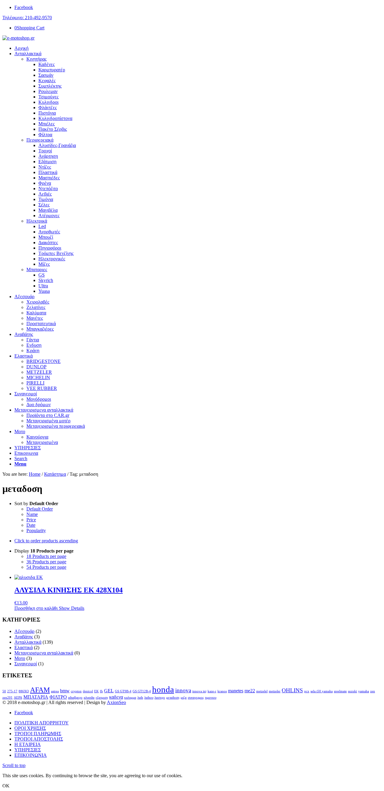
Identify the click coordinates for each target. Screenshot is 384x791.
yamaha (363, 691)
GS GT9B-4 (123, 691)
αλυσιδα (89, 697)
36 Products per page (46, 561)
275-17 (12, 691)
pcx (306, 691)
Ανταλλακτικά (27, 642)
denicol (88, 691)
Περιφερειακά (39, 139)
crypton (76, 691)
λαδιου (148, 697)
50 (4, 691)
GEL (109, 690)
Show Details (71, 608)
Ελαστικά (23, 647)
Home (34, 474)
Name (32, 514)
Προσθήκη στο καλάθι (36, 608)
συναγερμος (196, 697)
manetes (235, 690)
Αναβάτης (23, 636)
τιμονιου (210, 697)
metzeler (274, 691)
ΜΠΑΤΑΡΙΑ (35, 697)
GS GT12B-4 (142, 691)
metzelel (262, 691)
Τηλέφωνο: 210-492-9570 (27, 17)
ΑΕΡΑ (18, 697)
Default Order (39, 508)
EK (96, 691)
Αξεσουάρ (24, 631)
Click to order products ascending (46, 540)
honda (163, 689)
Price (31, 519)
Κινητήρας (36, 58)
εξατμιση (102, 697)
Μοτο (19, 658)
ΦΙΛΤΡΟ (58, 697)
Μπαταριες (36, 269)
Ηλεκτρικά (36, 220)
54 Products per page (46, 567)
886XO (24, 691)
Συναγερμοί (25, 663)
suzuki (352, 691)
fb (101, 691)
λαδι (140, 697)
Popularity (36, 530)
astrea (55, 691)
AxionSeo (116, 702)
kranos (222, 691)
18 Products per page (46, 556)
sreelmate (340, 691)
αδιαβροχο (75, 697)
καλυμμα (130, 697)
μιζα (184, 697)
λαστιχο (159, 697)
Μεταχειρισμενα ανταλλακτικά (43, 652)
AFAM (40, 690)
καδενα (116, 697)
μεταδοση (172, 697)
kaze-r (212, 691)
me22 (249, 690)
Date (30, 525)
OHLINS (292, 690)
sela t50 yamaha (321, 691)
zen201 (7, 697)
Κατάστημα (55, 474)
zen (372, 691)
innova (183, 690)
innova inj (199, 691)
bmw (65, 690)
